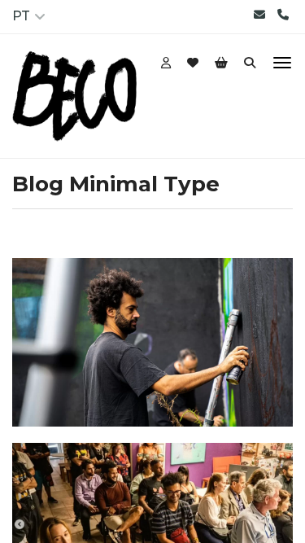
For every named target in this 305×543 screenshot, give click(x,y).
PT (21, 16)
